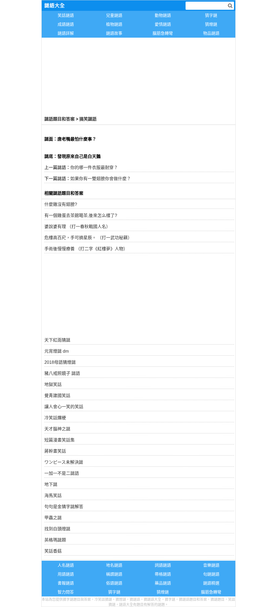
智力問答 (66, 592)
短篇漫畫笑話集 (59, 440)
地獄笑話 (53, 384)
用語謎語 (66, 574)
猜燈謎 (211, 24)
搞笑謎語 (88, 119)
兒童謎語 (114, 15)
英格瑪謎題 (55, 540)
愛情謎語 (163, 24)
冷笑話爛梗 (55, 418)
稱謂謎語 (114, 574)
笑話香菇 (53, 551)
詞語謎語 (163, 565)
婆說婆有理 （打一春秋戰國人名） (77, 226)
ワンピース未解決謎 (63, 462)
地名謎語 (114, 565)
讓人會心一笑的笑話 (63, 406)
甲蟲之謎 (53, 517)
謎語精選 (211, 583)
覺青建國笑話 (57, 395)
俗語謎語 (114, 583)
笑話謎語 (66, 15)
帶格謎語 (163, 574)
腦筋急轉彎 (163, 33)
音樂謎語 (211, 565)
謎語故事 (114, 33)
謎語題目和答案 (59, 119)
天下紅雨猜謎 (57, 340)
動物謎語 (163, 15)
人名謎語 (66, 565)
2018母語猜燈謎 (60, 362)
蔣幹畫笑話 (55, 451)
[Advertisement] (139, 76)
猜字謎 (211, 15)
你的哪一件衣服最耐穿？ (94, 167)
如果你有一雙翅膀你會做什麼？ (100, 178)
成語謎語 (66, 24)
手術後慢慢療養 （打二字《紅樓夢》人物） (86, 248)
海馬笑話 (53, 495)
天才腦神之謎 (57, 429)
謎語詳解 (66, 33)
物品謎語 (211, 33)
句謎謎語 (211, 574)
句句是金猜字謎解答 (63, 506)
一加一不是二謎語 (61, 473)
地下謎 (50, 484)
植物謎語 (114, 24)
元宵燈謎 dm (56, 351)
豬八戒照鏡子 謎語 (62, 373)
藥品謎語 (163, 583)
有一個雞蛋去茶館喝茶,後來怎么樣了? (80, 215)
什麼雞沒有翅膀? (60, 204)
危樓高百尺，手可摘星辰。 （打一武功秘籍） (88, 237)
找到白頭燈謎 (57, 529)
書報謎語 (66, 583)
